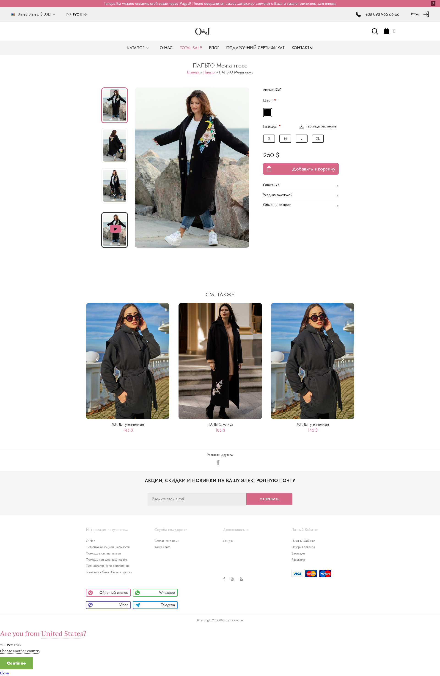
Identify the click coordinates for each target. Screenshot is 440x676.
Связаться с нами (166, 540)
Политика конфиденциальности (108, 547)
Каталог (136, 48)
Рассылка (298, 559)
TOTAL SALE (191, 48)
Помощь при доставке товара (106, 559)
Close (4, 673)
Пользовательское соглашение (107, 565)
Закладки (298, 553)
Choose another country (20, 650)
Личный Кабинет (303, 540)
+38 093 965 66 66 (382, 14)
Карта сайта (162, 547)
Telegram (168, 605)
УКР (69, 14)
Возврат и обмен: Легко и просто (109, 572)
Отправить (269, 499)
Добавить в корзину (313, 168)
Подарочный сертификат (255, 48)
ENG (83, 14)
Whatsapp (167, 592)
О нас (166, 48)
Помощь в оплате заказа (103, 553)
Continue (16, 663)
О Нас (90, 540)
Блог (214, 48)
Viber (123, 605)
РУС (76, 14)
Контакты (302, 48)
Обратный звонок (113, 592)
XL (317, 138)
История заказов (303, 547)
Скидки (228, 540)
